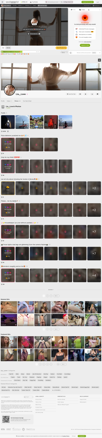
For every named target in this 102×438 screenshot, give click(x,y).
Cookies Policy (38, 407)
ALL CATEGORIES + (56, 390)
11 (3, 153)
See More (50, 289)
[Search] (62, 2)
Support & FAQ (83, 399)
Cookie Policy (65, 436)
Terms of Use (38, 402)
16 (3, 175)
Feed (34, 5)
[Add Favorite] (3, 47)
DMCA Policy (38, 404)
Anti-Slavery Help (39, 412)
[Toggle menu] (2, 2)
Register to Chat (85, 45)
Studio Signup (61, 402)
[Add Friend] (92, 94)
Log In (97, 2)
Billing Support (83, 402)
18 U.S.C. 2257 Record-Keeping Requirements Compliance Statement (86, 429)
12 (3, 240)
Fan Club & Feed (27, 101)
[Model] (99, 60)
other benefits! (87, 41)
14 (3, 262)
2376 (4, 131)
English (27, 396)
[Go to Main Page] (12, 2)
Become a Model (61, 399)
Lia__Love (4, 370)
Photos (28, 5)
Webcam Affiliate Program (63, 404)
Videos (21, 5)
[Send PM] (97, 94)
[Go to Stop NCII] (30, 429)
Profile (14, 5)
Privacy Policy (38, 399)
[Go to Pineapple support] (23, 429)
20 (3, 284)
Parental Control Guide (40, 409)
